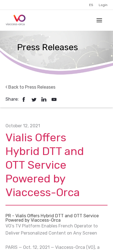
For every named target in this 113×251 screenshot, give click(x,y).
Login (103, 5)
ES (91, 5)
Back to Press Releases (31, 87)
